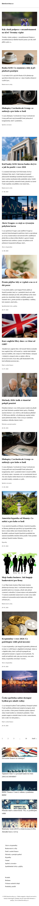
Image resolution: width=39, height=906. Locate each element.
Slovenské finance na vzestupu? (13, 758)
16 (26, 738)
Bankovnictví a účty (7, 84)
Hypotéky (4, 542)
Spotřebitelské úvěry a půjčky (9, 306)
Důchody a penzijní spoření (9, 424)
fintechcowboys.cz (7, 3)
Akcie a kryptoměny (7, 247)
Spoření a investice (7, 124)
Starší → (34, 738)
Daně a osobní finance (7, 365)
